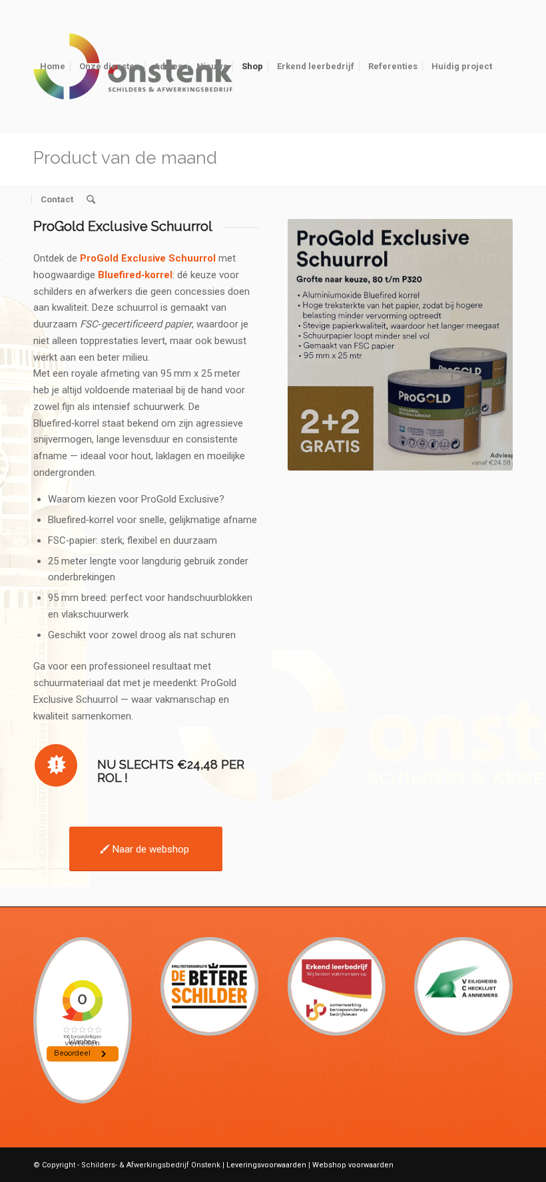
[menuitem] (52, 66)
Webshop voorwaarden (353, 1165)
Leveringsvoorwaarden (266, 1165)
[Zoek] (91, 199)
